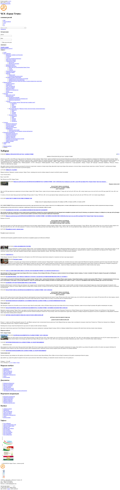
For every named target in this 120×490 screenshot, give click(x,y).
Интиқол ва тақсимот (14, 63)
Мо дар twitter (6, 429)
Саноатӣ (11, 69)
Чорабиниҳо (9, 84)
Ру (4, 24)
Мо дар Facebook (7, 433)
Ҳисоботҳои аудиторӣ (14, 97)
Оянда (14, 362)
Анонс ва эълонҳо (10, 87)
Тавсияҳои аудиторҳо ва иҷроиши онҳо (18, 98)
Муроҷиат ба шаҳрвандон (12, 89)
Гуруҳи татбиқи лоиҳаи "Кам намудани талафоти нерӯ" (22, 102)
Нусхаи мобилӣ (7, 21)
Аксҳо (7, 91)
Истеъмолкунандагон (11, 66)
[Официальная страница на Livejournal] (3, 474)
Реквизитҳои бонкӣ (10, 71)
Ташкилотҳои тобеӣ (11, 61)
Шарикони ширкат (10, 64)
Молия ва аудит (9, 96)
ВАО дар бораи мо (10, 86)
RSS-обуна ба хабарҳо (8, 428)
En (4, 25)
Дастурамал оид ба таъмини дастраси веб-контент (21, 131)
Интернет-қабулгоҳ (7, 401)
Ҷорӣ (13, 104)
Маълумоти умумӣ (10, 94)
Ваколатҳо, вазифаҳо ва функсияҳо (14, 54)
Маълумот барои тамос (8, 426)
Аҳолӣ (10, 68)
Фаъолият (5, 93)
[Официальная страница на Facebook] (3, 472)
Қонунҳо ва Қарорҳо (11, 125)
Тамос (4, 143)
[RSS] (3, 477)
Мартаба (8, 73)
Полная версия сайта (5, 3)
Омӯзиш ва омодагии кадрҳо (16, 76)
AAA (4, 22)
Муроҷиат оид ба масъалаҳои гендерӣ (15, 138)
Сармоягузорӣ (6, 142)
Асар (8, 488)
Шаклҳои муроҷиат (8, 385)
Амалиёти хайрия (10, 72)
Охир (18, 362)
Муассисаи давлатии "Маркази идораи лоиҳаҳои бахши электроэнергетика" (27, 108)
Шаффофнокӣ (9, 128)
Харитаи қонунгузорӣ (14, 130)
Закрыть (3, 49)
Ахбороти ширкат (10, 83)
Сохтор (8, 57)
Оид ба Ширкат (7, 53)
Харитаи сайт (6, 427)
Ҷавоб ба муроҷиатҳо (11, 135)
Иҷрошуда (14, 103)
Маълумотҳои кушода (11, 127)
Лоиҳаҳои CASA (13, 114)
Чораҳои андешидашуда (14, 99)
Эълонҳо (14, 107)
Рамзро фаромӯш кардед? (6, 48)
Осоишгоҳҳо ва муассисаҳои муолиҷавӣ (18, 78)
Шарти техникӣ (10, 141)
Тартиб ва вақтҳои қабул (12, 140)
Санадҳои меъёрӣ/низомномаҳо (13, 58)
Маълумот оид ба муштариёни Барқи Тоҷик (19, 67)
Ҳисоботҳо (14, 121)
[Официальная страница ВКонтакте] (3, 470)
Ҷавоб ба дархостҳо (10, 137)
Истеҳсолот (11, 62)
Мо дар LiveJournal (7, 432)
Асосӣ (4, 52)
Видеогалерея (9, 92)
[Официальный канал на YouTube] (3, 476)
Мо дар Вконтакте (7, 434)
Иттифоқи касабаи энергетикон (13, 77)
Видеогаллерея (6, 417)
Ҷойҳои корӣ (12, 74)
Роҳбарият (8, 56)
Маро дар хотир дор (7, 42)
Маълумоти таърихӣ (11, 59)
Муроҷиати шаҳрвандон (9, 132)
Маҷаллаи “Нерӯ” (10, 88)
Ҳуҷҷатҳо (5, 122)
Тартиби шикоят (10, 126)
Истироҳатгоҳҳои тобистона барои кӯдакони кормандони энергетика (25, 81)
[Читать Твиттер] (3, 473)
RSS (4, 20)
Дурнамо (14, 106)
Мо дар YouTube (7, 431)
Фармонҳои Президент (11, 123)
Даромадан (3, 29)
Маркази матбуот (7, 82)
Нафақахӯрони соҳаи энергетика (16, 79)
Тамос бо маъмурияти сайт (9, 424)
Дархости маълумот (10, 136)
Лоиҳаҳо (8, 101)
